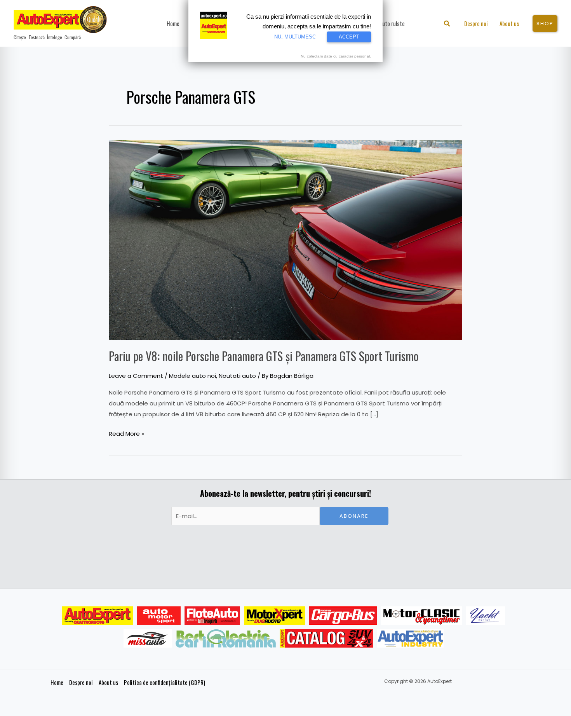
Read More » (126, 433)
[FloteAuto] (212, 615)
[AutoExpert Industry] (410, 638)
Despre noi (81, 682)
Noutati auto (237, 376)
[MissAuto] (148, 638)
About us (108, 682)
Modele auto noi (192, 376)
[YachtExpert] (485, 615)
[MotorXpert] (274, 615)
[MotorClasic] (421, 615)
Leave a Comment (136, 376)
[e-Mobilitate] (226, 638)
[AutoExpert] (97, 615)
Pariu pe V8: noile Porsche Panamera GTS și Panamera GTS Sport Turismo (264, 356)
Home (56, 682)
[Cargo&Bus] (343, 615)
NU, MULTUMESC (295, 37)
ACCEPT (349, 37)
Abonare (354, 516)
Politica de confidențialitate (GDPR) (164, 682)
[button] (447, 24)
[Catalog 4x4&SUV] (326, 638)
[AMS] (159, 615)
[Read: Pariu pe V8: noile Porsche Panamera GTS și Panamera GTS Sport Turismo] (285, 239)
